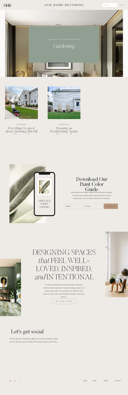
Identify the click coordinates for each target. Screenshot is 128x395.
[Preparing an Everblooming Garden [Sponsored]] (64, 102)
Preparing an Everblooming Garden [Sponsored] (64, 132)
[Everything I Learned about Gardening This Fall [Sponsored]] (64, 69)
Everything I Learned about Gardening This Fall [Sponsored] (21, 132)
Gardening (21, 124)
